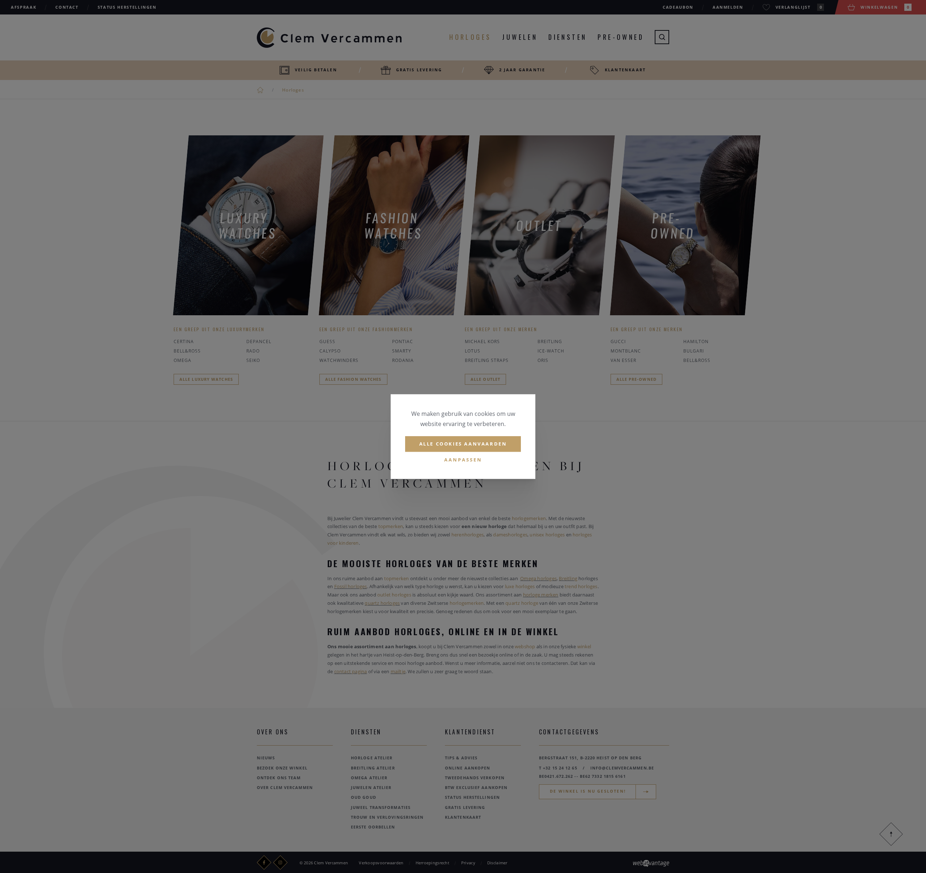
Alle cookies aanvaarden (463, 443)
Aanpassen (463, 459)
